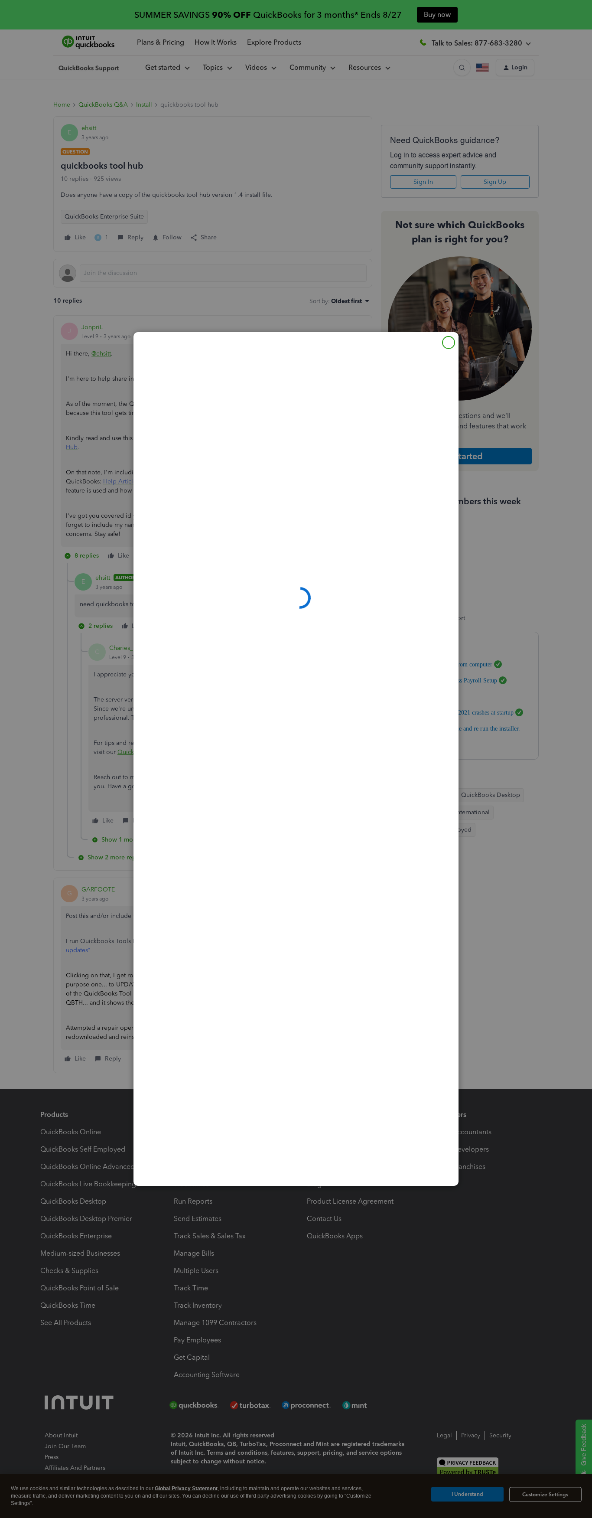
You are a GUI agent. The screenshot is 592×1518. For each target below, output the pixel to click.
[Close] (448, 342)
